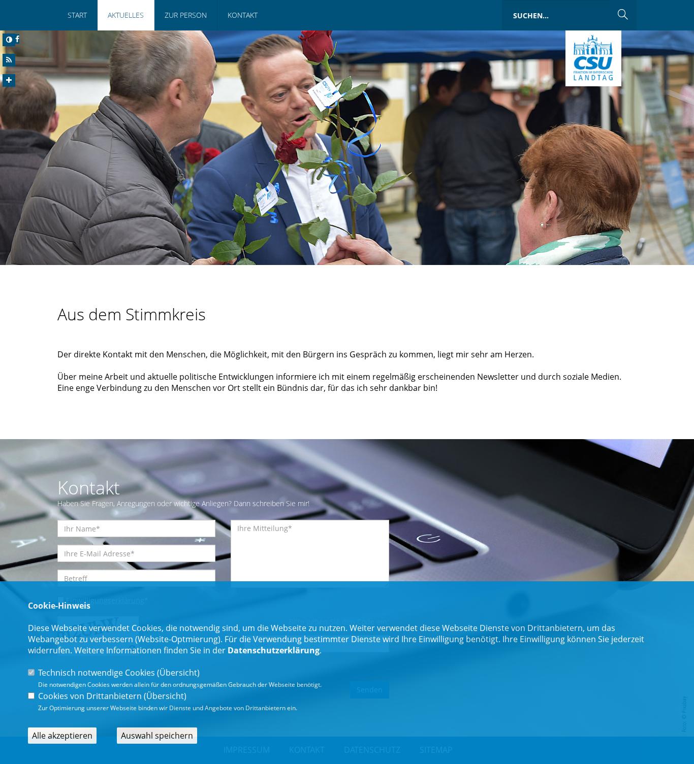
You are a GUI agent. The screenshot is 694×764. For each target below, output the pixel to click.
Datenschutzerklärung (274, 650)
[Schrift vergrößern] (9, 80)
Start (77, 15)
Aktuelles (126, 15)
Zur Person (186, 15)
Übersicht (178, 672)
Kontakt (243, 15)
